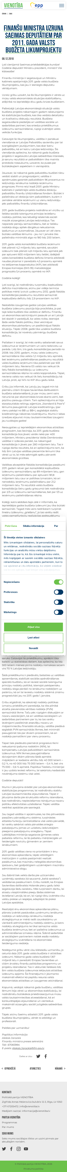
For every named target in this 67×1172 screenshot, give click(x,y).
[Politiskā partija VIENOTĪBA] (13, 5)
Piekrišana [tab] (11, 526)
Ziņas (10, 14)
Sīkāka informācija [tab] (33, 526)
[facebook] (11, 1149)
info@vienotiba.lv (30, 1106)
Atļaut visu (33, 627)
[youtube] (26, 1149)
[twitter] (4, 1149)
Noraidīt (33, 648)
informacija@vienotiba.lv (36, 1110)
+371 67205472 (10, 1106)
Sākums (4, 14)
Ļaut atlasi (33, 637)
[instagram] (18, 1149)
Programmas (9, 1122)
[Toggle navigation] (61, 5)
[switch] (58, 592)
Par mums (8, 1127)
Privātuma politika (33, 1168)
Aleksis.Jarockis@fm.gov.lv (28, 1048)
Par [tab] (56, 526)
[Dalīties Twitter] (38, 1056)
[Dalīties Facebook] (45, 1056)
